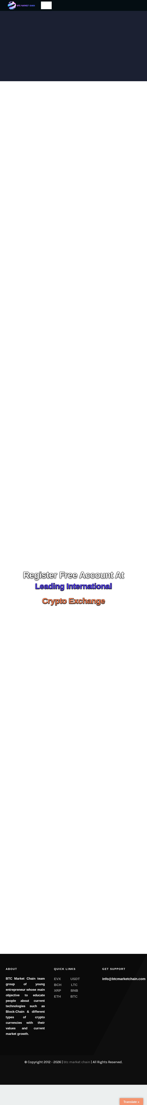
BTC (74, 996)
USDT (75, 979)
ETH (57, 996)
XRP (57, 990)
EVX (57, 979)
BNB (74, 990)
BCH (57, 985)
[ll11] (21, 3)
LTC (74, 985)
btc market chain (77, 1062)
